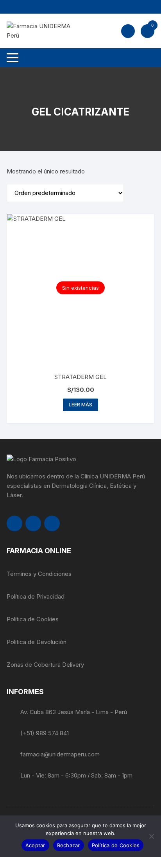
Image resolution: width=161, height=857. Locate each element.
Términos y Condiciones (39, 573)
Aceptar (35, 845)
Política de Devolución (36, 642)
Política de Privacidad (35, 596)
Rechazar (68, 845)
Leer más (80, 405)
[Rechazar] (151, 836)
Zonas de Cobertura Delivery (45, 664)
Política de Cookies (33, 619)
